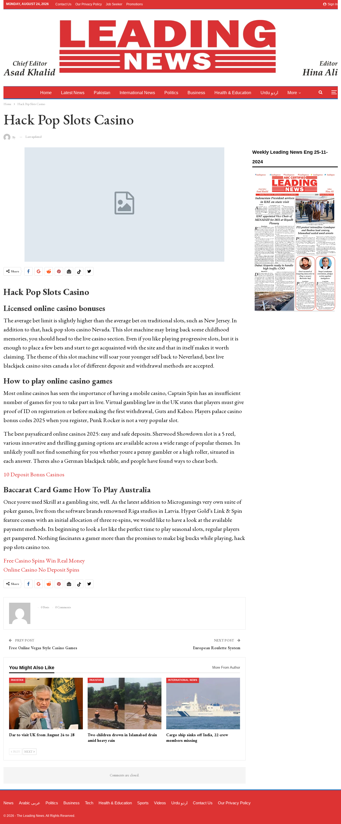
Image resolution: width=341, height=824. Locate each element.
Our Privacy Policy (88, 4)
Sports (143, 803)
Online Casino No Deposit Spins (41, 569)
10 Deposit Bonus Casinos (33, 474)
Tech (89, 803)
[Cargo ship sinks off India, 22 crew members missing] (203, 703)
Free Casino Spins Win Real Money (44, 560)
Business (196, 92)
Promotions (134, 4)
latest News (72, 92)
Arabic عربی (29, 803)
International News (137, 92)
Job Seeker (114, 4)
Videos (160, 803)
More (292, 92)
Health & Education (232, 92)
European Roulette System (216, 647)
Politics (171, 92)
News (8, 803)
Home (46, 92)
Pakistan (102, 92)
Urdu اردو (269, 92)
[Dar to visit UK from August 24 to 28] (46, 703)
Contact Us (63, 4)
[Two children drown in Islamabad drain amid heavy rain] (124, 703)
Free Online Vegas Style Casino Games (43, 647)
